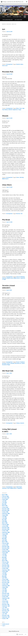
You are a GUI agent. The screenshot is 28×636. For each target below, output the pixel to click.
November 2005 (5, 529)
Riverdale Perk (7, 72)
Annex (17, 177)
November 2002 (5, 582)
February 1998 (5, 609)
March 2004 (4, 560)
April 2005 (4, 540)
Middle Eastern (5, 178)
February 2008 (5, 496)
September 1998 (6, 606)
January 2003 (5, 579)
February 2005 (5, 543)
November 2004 (5, 548)
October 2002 (5, 584)
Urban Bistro (7, 185)
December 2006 (5, 509)
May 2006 (4, 520)
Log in (3, 625)
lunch (6, 65)
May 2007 (4, 504)
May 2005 (4, 538)
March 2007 (4, 505)
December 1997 (5, 610)
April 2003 (4, 577)
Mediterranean (10, 278)
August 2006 (5, 515)
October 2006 (5, 512)
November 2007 (5, 498)
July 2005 (4, 535)
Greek (3, 65)
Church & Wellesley (20, 276)
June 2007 (4, 502)
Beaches (18, 213)
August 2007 (5, 499)
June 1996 (4, 613)
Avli (3, 29)
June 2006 (4, 518)
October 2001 (5, 596)
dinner (22, 64)
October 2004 (5, 549)
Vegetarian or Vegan (17, 109)
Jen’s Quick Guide (18, 19)
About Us (9, 16)
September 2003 (6, 570)
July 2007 (4, 501)
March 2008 (4, 494)
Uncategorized (9, 64)
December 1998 (5, 604)
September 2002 (6, 585)
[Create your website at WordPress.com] (14, 1)
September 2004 (6, 551)
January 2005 (5, 545)
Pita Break (6, 220)
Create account (5, 624)
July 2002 (4, 588)
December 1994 (5, 615)
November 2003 (5, 566)
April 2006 (4, 521)
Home (3, 16)
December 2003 (5, 565)
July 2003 (4, 573)
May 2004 (4, 557)
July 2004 (4, 554)
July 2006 (4, 516)
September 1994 (6, 617)
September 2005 (6, 532)
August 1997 (5, 612)
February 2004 (5, 562)
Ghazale (5, 116)
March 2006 (4, 523)
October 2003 (5, 568)
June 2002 (4, 590)
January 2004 (5, 563)
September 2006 (6, 513)
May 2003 (4, 576)
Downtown (4, 278)
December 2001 (5, 593)
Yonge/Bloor (19, 488)
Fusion (8, 363)
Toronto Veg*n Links (17, 16)
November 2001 (5, 595)
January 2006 (5, 526)
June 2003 (4, 574)
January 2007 (5, 507)
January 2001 (5, 601)
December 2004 (5, 546)
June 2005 (4, 537)
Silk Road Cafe (7, 371)
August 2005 (5, 534)
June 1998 (4, 607)
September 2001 (6, 598)
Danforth (18, 64)
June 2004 (4, 555)
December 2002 (5, 581)
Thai (21, 213)
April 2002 (4, 592)
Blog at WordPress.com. (14, 631)
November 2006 (5, 510)
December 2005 (5, 527)
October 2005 (5, 530)
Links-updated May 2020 (7, 19)
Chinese (18, 423)
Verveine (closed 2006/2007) (8, 286)
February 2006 (5, 524)
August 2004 (5, 552)
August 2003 (5, 571)
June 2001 (4, 599)
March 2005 (4, 541)
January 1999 (5, 603)
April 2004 (4, 559)
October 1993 (5, 618)
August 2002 (5, 587)
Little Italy (22, 177)
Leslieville (12, 363)
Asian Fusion (19, 486)
